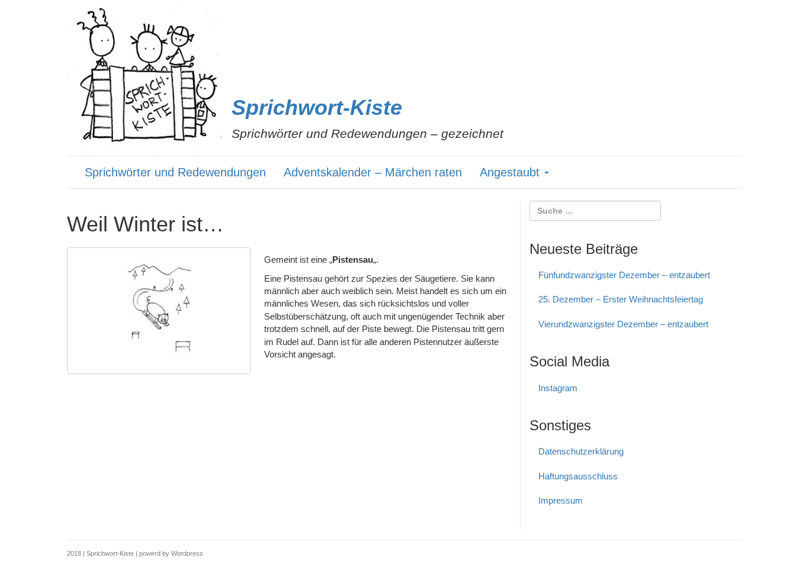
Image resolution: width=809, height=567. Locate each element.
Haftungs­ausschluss (578, 476)
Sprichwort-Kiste (317, 107)
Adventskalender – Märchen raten (373, 172)
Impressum (560, 500)
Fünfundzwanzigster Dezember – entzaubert (624, 275)
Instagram (557, 388)
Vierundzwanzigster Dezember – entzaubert (623, 324)
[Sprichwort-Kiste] (145, 78)
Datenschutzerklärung (581, 451)
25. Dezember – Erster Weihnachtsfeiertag (620, 299)
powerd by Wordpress (171, 553)
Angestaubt (511, 172)
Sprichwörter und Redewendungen (175, 172)
